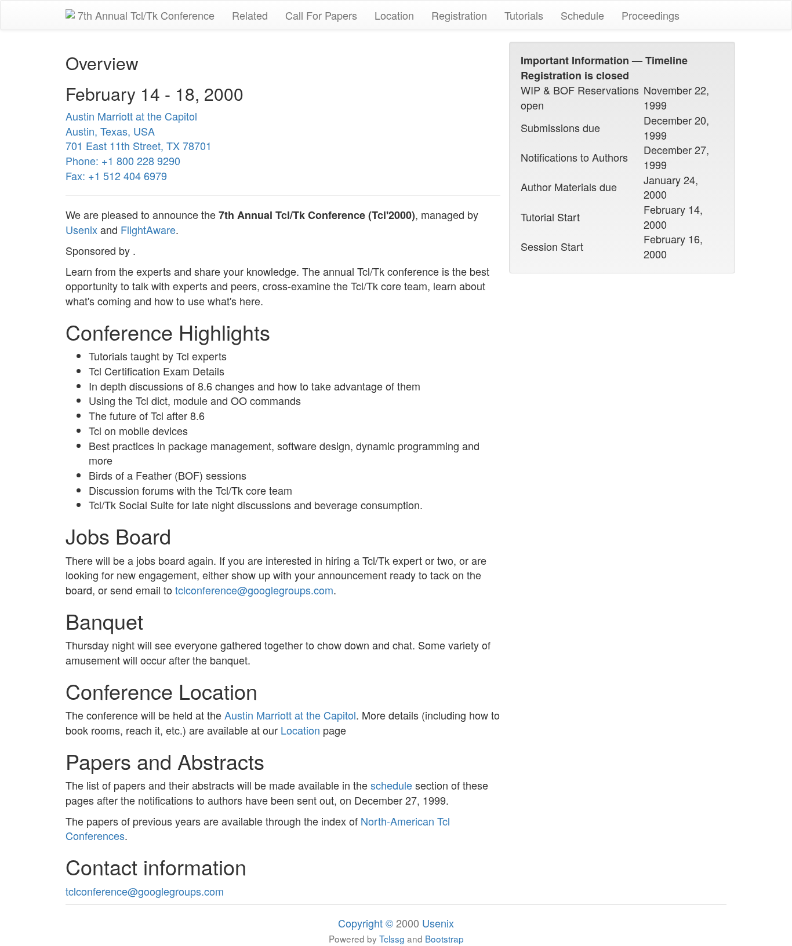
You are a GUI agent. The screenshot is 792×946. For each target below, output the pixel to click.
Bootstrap (444, 938)
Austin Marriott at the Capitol (131, 115)
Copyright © (365, 922)
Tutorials (523, 15)
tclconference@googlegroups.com (254, 589)
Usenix (81, 229)
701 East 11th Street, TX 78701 (139, 145)
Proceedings (651, 15)
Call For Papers (321, 15)
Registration (459, 15)
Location (394, 15)
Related (250, 15)
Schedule (582, 15)
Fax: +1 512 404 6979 (116, 175)
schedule (391, 784)
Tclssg (392, 938)
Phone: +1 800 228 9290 (123, 160)
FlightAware (148, 229)
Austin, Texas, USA (110, 130)
